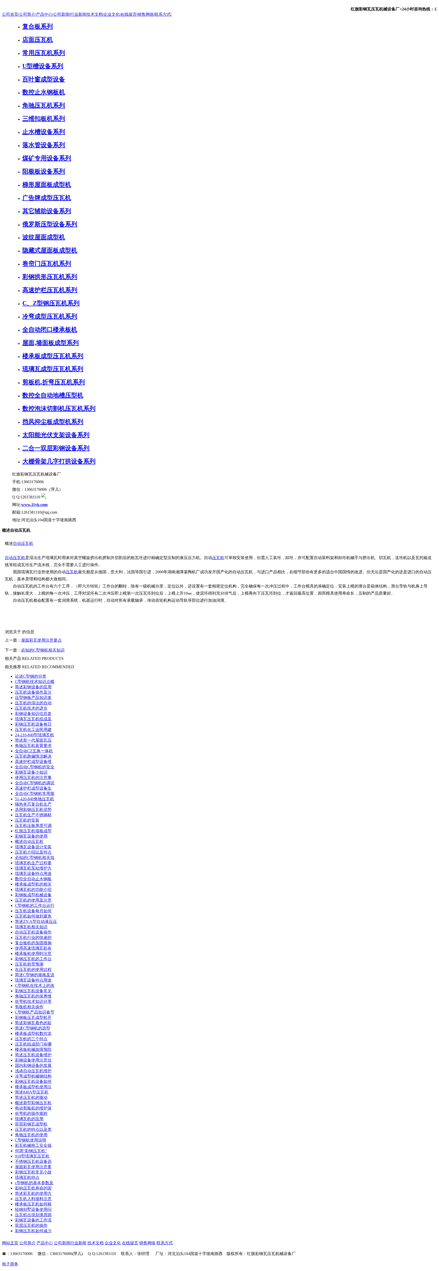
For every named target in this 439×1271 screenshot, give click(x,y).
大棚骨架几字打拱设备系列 (59, 461)
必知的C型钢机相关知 (34, 857)
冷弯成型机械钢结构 (33, 1076)
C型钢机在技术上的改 (34, 985)
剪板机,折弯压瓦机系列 (53, 382)
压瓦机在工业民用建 (33, 729)
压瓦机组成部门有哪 (33, 1044)
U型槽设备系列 (42, 66)
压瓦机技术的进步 (31, 708)
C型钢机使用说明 (30, 1140)
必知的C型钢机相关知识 (43, 650)
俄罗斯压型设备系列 (49, 224)
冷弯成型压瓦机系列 (49, 316)
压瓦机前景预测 (29, 964)
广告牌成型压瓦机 (46, 197)
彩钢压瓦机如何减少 (33, 1231)
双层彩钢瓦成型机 (31, 1124)
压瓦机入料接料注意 (33, 1199)
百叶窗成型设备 (43, 79)
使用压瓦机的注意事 (33, 777)
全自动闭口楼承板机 (49, 329)
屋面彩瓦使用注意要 (33, 1167)
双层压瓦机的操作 (31, 1225)
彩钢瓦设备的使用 (31, 836)
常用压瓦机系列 (43, 53)
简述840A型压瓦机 (32, 1092)
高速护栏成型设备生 (33, 788)
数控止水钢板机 (43, 92)
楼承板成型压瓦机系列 (52, 356)
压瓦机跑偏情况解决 (33, 756)
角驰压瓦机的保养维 (33, 996)
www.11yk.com (34, 504)
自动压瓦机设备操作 (33, 932)
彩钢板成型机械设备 (33, 895)
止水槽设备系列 (43, 131)
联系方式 (162, 14)
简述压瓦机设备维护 (33, 1055)
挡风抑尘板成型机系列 (52, 421)
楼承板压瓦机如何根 (33, 1204)
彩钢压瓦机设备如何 (33, 1081)
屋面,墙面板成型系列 (50, 342)
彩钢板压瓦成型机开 (33, 1017)
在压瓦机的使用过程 (33, 969)
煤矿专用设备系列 (46, 158)
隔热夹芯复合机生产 (33, 804)
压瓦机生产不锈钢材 (33, 815)
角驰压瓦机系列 (43, 105)
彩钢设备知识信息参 (33, 713)
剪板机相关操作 (29, 1007)
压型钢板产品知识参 (33, 697)
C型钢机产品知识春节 (34, 1012)
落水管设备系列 (43, 145)
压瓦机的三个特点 (31, 1039)
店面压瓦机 (37, 39)
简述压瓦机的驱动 (31, 1097)
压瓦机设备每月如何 (33, 911)
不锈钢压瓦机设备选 (33, 1161)
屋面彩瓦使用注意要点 (41, 640)
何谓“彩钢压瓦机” (31, 1151)
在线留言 (128, 14)
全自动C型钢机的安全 (34, 767)
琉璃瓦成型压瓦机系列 (52, 369)
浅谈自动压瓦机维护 (33, 1071)
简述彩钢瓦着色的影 (33, 1023)
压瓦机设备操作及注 (33, 692)
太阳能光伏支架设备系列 (55, 435)
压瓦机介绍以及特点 (33, 852)
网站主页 (10, 1243)
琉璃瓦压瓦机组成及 (33, 719)
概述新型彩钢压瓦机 (33, 1103)
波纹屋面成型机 (43, 237)
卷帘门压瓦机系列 (46, 263)
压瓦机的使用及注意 (33, 900)
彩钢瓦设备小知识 (31, 772)
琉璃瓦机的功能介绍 (33, 889)
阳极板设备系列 (43, 171)
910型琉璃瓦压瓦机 (32, 1156)
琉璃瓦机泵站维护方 (33, 868)
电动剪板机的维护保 (33, 1108)
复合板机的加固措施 (33, 943)
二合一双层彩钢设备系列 (55, 448)
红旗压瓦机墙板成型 (33, 831)
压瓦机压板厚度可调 (33, 825)
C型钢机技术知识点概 (34, 681)
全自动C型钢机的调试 (34, 783)
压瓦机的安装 (27, 820)
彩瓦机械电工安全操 (33, 1145)
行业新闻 (78, 14)
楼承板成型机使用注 (33, 1087)
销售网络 (145, 14)
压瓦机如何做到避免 (33, 916)
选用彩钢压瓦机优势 (33, 809)
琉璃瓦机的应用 (29, 1119)
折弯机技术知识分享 (33, 1001)
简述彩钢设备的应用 (33, 687)
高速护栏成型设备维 (33, 761)
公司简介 (27, 14)
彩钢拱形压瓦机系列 (49, 276)
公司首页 (10, 14)
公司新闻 (61, 14)
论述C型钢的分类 (30, 676)
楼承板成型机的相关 (33, 884)
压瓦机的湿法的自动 (33, 703)
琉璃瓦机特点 (27, 1177)
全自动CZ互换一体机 (34, 751)
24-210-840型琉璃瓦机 (34, 735)
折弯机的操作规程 (31, 1113)
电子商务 (10, 1264)
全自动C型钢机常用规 (34, 793)
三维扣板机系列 (43, 118)
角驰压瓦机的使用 (31, 1135)
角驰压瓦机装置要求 (33, 745)
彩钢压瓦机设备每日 (33, 724)
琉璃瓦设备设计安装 (33, 847)
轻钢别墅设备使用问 (33, 1209)
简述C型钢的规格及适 (34, 975)
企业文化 (111, 14)
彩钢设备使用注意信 (33, 1060)
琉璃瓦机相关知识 (31, 927)
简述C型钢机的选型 (32, 1028)
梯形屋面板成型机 (46, 184)
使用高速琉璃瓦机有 (33, 948)
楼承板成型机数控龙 (33, 1033)
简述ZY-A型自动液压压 (36, 921)
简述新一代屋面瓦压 (33, 740)
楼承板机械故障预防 (33, 1049)
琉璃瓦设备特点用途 (33, 873)
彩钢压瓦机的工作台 (33, 959)
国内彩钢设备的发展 (33, 1065)
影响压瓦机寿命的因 (33, 1188)
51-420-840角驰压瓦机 (34, 799)
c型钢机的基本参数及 (34, 1183)
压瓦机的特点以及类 (33, 1129)
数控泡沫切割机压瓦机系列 (59, 408)
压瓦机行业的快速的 (33, 937)
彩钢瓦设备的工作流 (33, 1220)
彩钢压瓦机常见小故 (33, 1172)
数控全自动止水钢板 (33, 879)
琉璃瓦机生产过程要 (33, 863)
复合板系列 (37, 26)
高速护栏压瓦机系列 (49, 290)
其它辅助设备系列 (46, 211)
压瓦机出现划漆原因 (33, 1215)
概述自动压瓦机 (29, 841)
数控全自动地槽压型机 (52, 395)
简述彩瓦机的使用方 (33, 1193)
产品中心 (44, 14)
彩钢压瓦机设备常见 (33, 991)
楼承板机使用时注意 (33, 953)
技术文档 (94, 14)
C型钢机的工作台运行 (34, 905)
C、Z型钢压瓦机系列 (51, 303)
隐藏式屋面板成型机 (49, 250)
